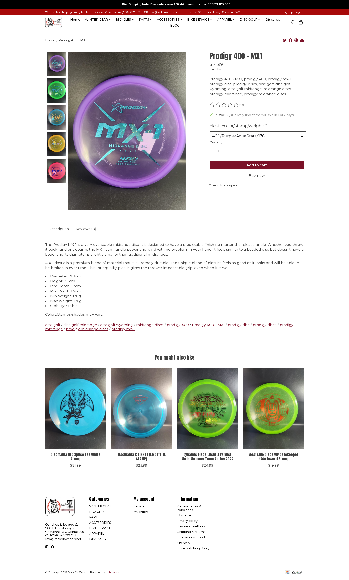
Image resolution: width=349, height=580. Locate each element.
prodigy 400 (178, 324)
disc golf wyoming (116, 324)
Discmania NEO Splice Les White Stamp (75, 457)
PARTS (94, 517)
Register (139, 506)
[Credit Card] (287, 572)
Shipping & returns (191, 532)
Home (75, 19)
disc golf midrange (80, 324)
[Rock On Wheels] (53, 22)
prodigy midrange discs (87, 329)
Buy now (257, 175)
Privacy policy (187, 521)
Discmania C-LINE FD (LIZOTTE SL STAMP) (141, 457)
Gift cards (272, 19)
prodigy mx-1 (123, 329)
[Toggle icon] (293, 22)
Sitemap (183, 543)
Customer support (191, 537)
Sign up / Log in (293, 12)
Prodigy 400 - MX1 (208, 324)
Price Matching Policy (193, 548)
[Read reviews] (224, 104)
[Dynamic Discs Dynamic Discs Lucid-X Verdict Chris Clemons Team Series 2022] (207, 408)
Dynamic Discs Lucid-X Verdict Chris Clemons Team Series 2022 (207, 457)
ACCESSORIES (100, 523)
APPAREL (96, 533)
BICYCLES (97, 512)
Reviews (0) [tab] (86, 229)
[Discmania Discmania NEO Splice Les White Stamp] (75, 408)
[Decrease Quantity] (214, 151)
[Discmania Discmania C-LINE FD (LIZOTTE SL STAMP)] (141, 408)
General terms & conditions (189, 508)
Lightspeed (112, 572)
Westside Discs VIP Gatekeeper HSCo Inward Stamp (273, 457)
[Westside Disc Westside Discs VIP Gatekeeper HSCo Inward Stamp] (273, 408)
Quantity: (216, 142)
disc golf (52, 324)
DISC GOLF (97, 539)
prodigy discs (264, 324)
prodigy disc (239, 324)
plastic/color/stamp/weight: (238, 125)
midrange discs (150, 324)
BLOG (175, 25)
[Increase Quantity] (223, 151)
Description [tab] (59, 229)
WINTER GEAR (100, 506)
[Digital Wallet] (297, 572)
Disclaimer (185, 515)
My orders (140, 512)
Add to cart (257, 165)
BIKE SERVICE (100, 528)
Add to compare (225, 185)
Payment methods (191, 526)
